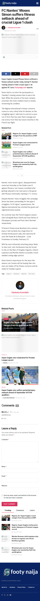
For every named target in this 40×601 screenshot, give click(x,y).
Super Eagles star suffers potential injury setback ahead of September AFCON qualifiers (25, 154)
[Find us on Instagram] (7, 595)
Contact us (31, 587)
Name (4, 466)
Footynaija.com (20, 87)
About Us (4, 587)
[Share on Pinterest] (25, 74)
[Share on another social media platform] (34, 74)
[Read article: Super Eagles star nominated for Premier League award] (6, 145)
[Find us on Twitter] (4, 595)
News (6, 319)
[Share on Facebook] (6, 74)
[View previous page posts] (18, 175)
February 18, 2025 (10, 31)
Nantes (24, 274)
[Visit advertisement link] (20, 64)
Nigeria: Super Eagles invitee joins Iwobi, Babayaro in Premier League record (25, 527)
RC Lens (31, 274)
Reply (4, 418)
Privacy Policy (21, 587)
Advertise (12, 587)
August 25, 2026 (18, 138)
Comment (5, 439)
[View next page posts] (22, 175)
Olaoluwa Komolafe (14, 28)
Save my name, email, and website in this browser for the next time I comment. (20, 496)
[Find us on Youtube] (10, 595)
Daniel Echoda (9, 328)
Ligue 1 (9, 274)
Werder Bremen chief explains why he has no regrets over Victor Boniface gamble (25, 538)
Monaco (16, 274)
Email (4, 476)
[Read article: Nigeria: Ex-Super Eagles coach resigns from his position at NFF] (6, 136)
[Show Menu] (37, 3)
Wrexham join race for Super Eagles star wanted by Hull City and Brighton (24, 164)
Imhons (5, 363)
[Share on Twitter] (15, 74)
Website (4, 486)
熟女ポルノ (5, 412)
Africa (4, 354)
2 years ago (15, 412)
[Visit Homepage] (9, 3)
